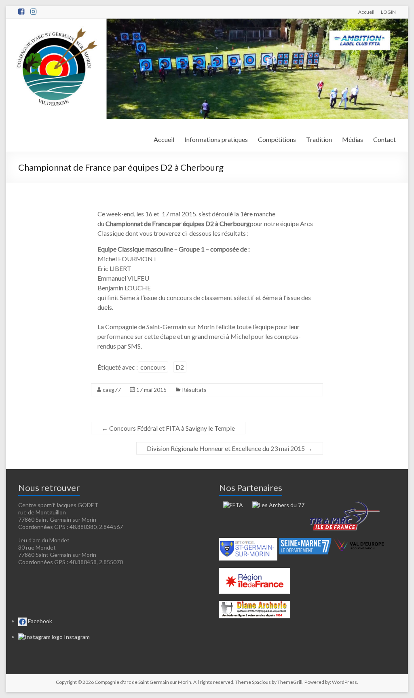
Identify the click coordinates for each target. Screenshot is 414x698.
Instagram (76, 636)
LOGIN (388, 12)
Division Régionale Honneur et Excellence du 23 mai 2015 (230, 448)
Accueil (366, 12)
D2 (179, 367)
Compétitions (277, 139)
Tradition (319, 139)
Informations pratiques (216, 139)
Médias (352, 139)
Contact (384, 139)
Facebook (39, 621)
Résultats (194, 389)
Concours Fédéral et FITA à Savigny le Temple (168, 428)
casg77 (112, 389)
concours (153, 367)
